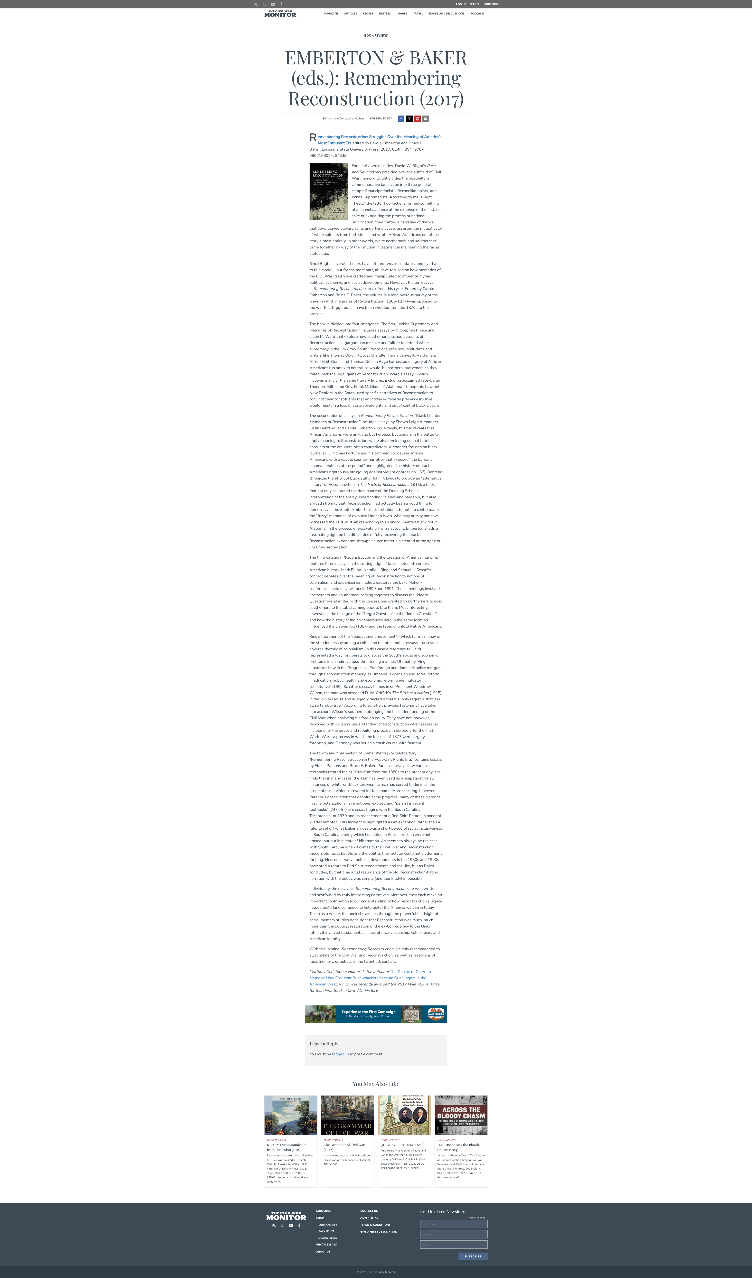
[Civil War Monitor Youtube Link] (273, 4)
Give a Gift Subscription (378, 1231)
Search (475, 4)
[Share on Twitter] (409, 119)
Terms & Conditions (375, 1225)
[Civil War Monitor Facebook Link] (281, 4)
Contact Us (369, 1211)
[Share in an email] (425, 119)
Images (402, 13)
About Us (323, 1251)
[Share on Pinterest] (417, 119)
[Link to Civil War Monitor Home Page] (280, 13)
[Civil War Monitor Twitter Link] (264, 4)
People (368, 13)
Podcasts (477, 13)
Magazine (331, 13)
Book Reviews (376, 35)
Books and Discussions (447, 13)
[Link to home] (286, 1216)
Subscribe (491, 4)
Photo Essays (326, 1244)
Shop (320, 1217)
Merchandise (327, 1224)
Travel (418, 13)
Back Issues (326, 1231)
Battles (385, 13)
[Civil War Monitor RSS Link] (256, 4)
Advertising (369, 1217)
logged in (340, 1054)
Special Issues (327, 1237)
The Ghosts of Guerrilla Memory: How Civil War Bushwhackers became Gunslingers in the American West (370, 978)
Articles (350, 13)
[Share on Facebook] (401, 119)
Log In (461, 4)
